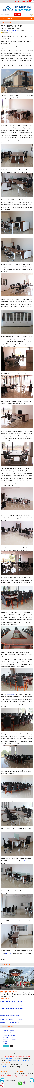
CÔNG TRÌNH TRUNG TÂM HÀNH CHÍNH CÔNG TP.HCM (11, 1008)
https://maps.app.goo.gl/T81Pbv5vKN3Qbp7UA (18, 1060)
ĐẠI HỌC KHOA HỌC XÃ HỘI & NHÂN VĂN (9, 1012)
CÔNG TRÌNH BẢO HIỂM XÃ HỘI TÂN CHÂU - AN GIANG (11, 1019)
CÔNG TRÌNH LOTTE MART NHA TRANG (9, 991)
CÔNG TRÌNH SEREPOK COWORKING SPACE (9, 1015)
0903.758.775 (9, 1058)
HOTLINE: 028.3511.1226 (21, 1)
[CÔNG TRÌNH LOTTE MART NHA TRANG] (17, 989)
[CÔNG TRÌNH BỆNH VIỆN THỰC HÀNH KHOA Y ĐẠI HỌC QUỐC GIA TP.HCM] (17, 10)
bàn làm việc (8, 953)
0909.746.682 (9, 1078)
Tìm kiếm (17, 14)
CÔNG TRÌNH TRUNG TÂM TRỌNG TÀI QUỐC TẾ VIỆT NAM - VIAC (13, 1005)
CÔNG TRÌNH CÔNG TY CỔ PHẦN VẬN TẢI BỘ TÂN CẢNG (12, 1001)
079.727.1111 (6, 1067)
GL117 (25, 861)
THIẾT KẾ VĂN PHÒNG (11, 30)
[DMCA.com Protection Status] (8, 1046)
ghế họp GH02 (10, 694)
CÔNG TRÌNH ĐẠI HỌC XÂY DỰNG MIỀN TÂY (9, 1022)
